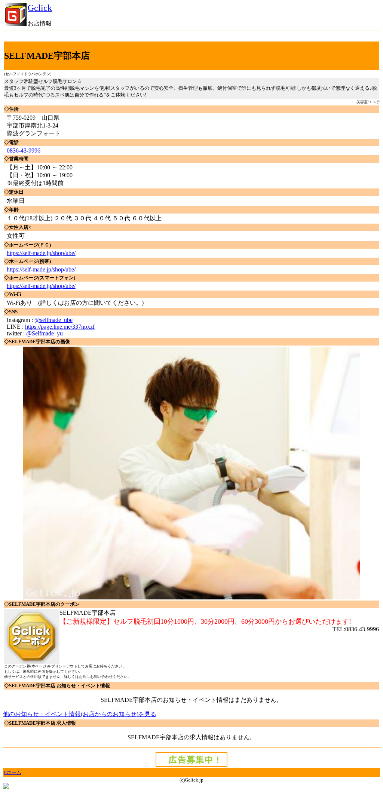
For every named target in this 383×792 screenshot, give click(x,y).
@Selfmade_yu (44, 333)
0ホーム (12, 772)
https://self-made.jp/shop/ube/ (41, 253)
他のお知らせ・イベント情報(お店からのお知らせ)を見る (79, 714)
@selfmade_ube (53, 320)
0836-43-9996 (23, 150)
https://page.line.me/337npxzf (60, 326)
